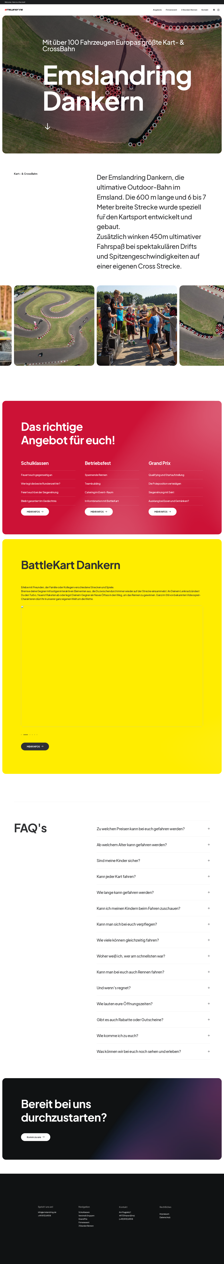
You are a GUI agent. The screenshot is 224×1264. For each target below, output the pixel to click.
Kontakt (204, 10)
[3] (26, 735)
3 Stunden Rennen (189, 10)
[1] (22, 735)
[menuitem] (157, 9)
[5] (34, 735)
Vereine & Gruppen (86, 1215)
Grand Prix (82, 1219)
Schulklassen (84, 1212)
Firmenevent (171, 10)
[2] (24, 735)
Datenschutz (165, 1217)
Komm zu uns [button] (34, 1137)
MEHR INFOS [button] (33, 511)
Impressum (164, 1214)
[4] (30, 735)
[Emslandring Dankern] (14, 10)
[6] (36, 735)
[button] (214, 9)
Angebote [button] (157, 10)
